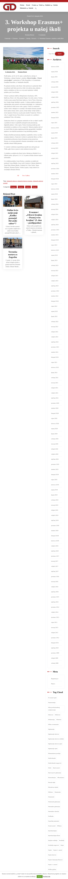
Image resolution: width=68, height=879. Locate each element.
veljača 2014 (54, 612)
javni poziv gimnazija (55, 772)
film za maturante (54, 724)
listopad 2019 (55, 474)
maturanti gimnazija (54, 801)
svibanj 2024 (54, 204)
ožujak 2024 (54, 214)
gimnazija (51, 729)
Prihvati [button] (40, 876)
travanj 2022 (54, 326)
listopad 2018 (55, 535)
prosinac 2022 (55, 291)
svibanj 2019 (54, 500)
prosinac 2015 (55, 597)
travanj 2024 (54, 209)
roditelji (62, 840)
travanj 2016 (54, 581)
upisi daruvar (52, 855)
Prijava (53, 683)
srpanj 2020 (54, 428)
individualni (52, 758)
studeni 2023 (54, 235)
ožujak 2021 (54, 388)
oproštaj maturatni (54, 821)
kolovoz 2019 (55, 484)
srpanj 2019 (54, 489)
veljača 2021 (54, 393)
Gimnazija (7, 38)
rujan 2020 (54, 418)
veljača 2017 (54, 566)
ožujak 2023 (54, 275)
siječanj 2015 (55, 602)
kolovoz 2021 (55, 367)
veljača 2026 (54, 97)
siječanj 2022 (55, 342)
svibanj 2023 (54, 265)
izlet (50, 768)
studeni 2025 (54, 112)
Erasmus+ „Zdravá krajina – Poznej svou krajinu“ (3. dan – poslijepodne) (34, 217)
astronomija (52, 702)
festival (59, 719)
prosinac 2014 (55, 607)
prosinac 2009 (55, 653)
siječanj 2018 (55, 551)
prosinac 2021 (55, 347)
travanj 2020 (54, 444)
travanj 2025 (54, 148)
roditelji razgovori (54, 845)
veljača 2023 (54, 280)
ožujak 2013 (54, 632)
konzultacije (52, 777)
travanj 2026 (54, 87)
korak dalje (52, 782)
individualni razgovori (55, 763)
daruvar (51, 714)
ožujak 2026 (54, 92)
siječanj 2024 (55, 224)
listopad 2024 (55, 178)
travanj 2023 (54, 270)
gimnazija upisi (53, 748)
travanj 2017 (54, 561)
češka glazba (52, 869)
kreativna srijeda (53, 787)
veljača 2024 (54, 219)
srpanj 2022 (54, 311)
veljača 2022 (54, 337)
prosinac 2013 (55, 617)
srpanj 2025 (54, 133)
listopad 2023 (55, 240)
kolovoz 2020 (55, 423)
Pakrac (60, 826)
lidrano (51, 792)
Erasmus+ (15, 38)
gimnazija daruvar (12, 181)
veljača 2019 (54, 515)
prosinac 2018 (55, 525)
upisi (50, 850)
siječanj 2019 (55, 520)
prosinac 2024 (55, 168)
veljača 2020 (54, 454)
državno (58, 714)
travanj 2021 (54, 382)
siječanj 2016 (55, 591)
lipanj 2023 (54, 260)
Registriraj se (54, 678)
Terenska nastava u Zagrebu (12, 254)
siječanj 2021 (55, 398)
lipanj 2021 (54, 372)
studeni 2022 (54, 296)
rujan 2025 (54, 122)
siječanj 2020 (55, 459)
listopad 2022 (55, 301)
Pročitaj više (46, 876)
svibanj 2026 (54, 82)
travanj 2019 (54, 505)
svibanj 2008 (54, 663)
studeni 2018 (54, 530)
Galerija (55, 5)
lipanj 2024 (54, 199)
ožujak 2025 (54, 153)
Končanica (61, 777)
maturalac (58, 792)
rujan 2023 (54, 245)
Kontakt (31, 8)
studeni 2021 (54, 352)
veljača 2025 (54, 158)
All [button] (18, 175)
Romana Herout (22, 72)
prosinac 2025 (55, 107)
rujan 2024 (54, 184)
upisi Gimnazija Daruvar (56, 859)
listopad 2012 (55, 642)
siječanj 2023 (55, 286)
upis (62, 845)
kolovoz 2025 (55, 127)
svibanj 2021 (54, 377)
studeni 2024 (54, 173)
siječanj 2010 (55, 648)
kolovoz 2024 (55, 189)
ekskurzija (52, 719)
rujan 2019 (54, 479)
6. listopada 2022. (10, 72)
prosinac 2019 (55, 464)
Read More (11, 201)
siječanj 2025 (55, 163)
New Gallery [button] (26, 175)
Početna (22, 5)
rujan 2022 (54, 306)
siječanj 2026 (55, 102)
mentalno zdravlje (54, 811)
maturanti (51, 797)
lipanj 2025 (54, 138)
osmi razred (52, 826)
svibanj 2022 (54, 321)
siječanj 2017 (55, 571)
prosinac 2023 (55, 229)
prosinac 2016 (55, 576)
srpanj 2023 (54, 255)
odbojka (51, 816)
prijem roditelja (53, 840)
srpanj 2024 (54, 194)
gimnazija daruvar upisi (55, 743)
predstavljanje (53, 830)
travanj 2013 (54, 627)
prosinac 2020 (55, 403)
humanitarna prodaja (54, 753)
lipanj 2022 (54, 316)
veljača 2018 (54, 546)
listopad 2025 (55, 117)
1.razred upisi (52, 697)
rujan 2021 (54, 362)
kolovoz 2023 (55, 250)
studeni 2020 (54, 408)
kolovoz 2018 (55, 540)
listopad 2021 (55, 357)
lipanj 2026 (54, 77)
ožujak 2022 (54, 331)
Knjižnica (48, 5)
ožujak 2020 (54, 449)
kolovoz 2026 (55, 66)
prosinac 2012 (55, 637)
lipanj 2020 (54, 433)
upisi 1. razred (58, 850)
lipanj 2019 (54, 495)
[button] (36, 8)
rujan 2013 (54, 622)
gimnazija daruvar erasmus (24, 181)
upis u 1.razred (53, 864)
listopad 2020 (55, 413)
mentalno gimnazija (54, 806)
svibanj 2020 (54, 439)
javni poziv (57, 768)
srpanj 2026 (54, 71)
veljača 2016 (54, 586)
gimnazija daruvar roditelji (56, 739)
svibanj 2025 (54, 143)
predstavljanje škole (54, 835)
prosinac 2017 (55, 556)
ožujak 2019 (54, 510)
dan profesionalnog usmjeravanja (54, 709)
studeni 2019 (54, 469)
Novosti (28, 5)
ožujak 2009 (54, 658)
